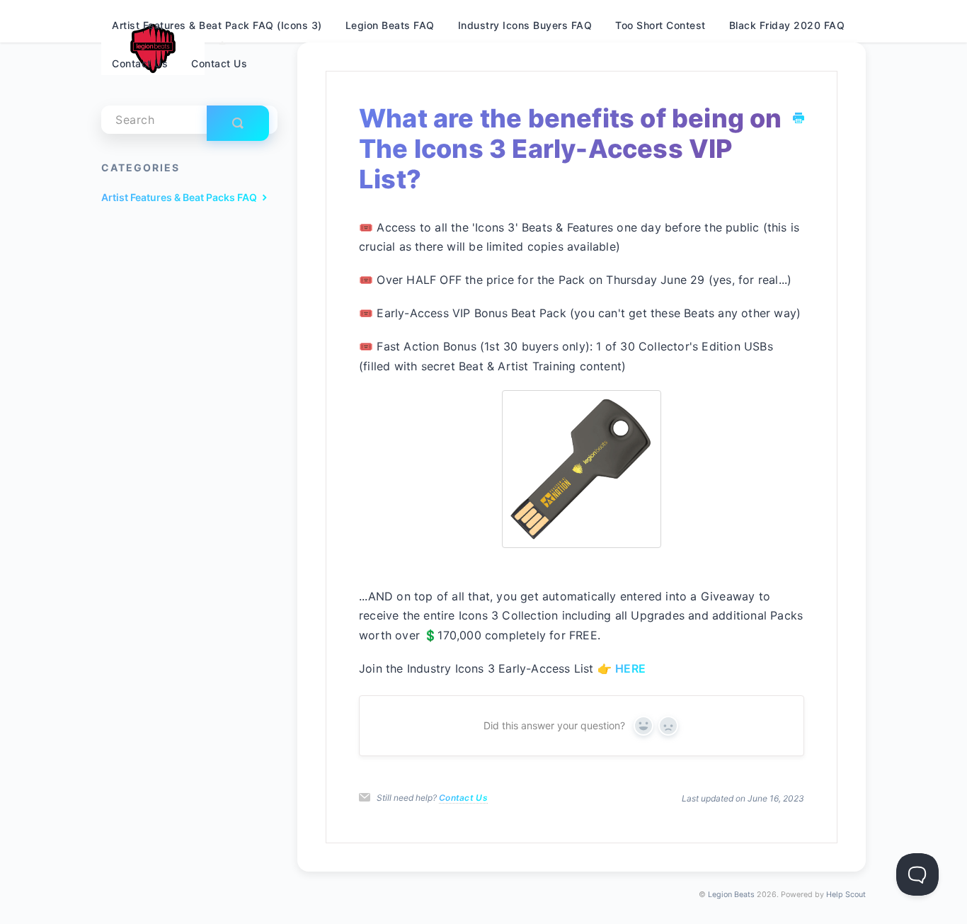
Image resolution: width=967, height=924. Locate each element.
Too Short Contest (660, 25)
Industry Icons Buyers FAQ (525, 25)
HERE (630, 668)
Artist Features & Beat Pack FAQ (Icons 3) (217, 25)
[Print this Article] (798, 118)
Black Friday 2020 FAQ (787, 25)
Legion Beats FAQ (390, 25)
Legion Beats (731, 894)
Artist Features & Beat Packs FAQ (180, 197)
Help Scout (846, 894)
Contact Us (463, 797)
